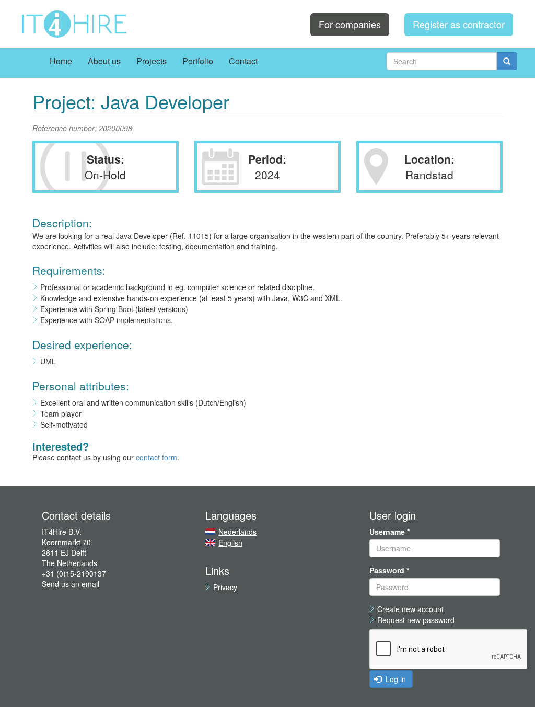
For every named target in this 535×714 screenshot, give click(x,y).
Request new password (416, 620)
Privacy (225, 587)
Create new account (410, 609)
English (230, 542)
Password (389, 570)
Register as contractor (459, 24)
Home (61, 61)
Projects (151, 61)
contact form (156, 457)
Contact (243, 61)
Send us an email (70, 584)
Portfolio (197, 61)
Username (389, 531)
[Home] (74, 24)
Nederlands (237, 531)
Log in (394, 679)
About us (104, 61)
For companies (350, 24)
